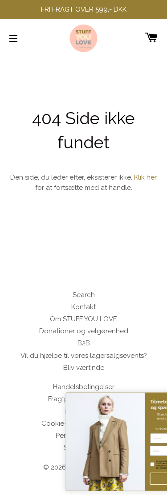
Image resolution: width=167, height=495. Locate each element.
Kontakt (83, 307)
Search (84, 295)
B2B (83, 343)
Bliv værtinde (83, 368)
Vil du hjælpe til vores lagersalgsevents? (83, 356)
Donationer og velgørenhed (83, 331)
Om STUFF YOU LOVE (83, 319)
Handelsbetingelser (83, 387)
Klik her (145, 177)
